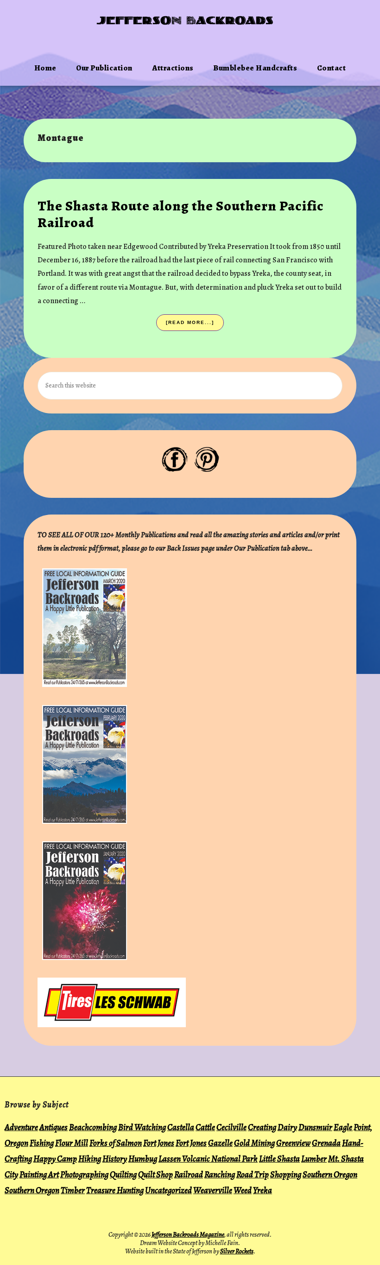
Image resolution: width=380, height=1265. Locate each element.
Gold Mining (254, 1143)
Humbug (142, 1158)
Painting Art (39, 1174)
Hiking (89, 1158)
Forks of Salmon (115, 1143)
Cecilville (231, 1127)
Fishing (42, 1143)
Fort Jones (158, 1143)
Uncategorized (168, 1190)
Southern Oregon (330, 1174)
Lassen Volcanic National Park (208, 1158)
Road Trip (252, 1174)
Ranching (219, 1174)
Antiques (53, 1127)
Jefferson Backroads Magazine (188, 1234)
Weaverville (212, 1190)
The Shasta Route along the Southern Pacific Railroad (181, 214)
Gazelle (220, 1143)
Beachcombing (93, 1127)
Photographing (84, 1174)
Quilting (123, 1174)
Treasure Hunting (115, 1190)
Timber (73, 1190)
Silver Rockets (236, 1251)
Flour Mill (71, 1143)
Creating (262, 1127)
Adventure (21, 1127)
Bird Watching (142, 1127)
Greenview (293, 1143)
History (114, 1158)
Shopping (285, 1174)
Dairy (287, 1127)
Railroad (188, 1174)
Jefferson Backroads (185, 21)
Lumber (314, 1158)
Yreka (262, 1190)
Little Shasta (279, 1158)
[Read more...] (192, 325)
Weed (243, 1190)
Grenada (326, 1143)
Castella (180, 1127)
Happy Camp (55, 1158)
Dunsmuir (315, 1127)
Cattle (205, 1127)
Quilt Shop (155, 1174)
